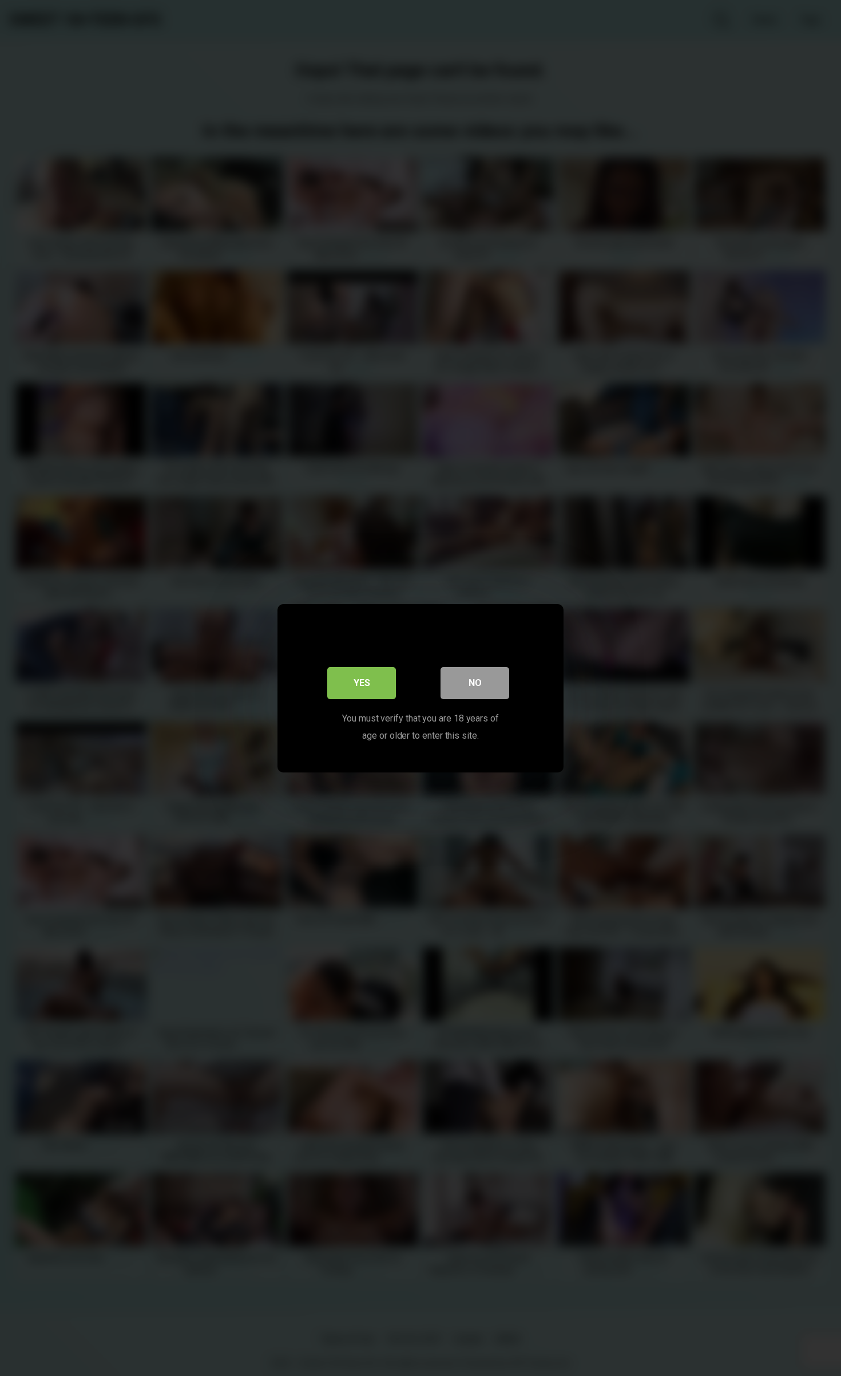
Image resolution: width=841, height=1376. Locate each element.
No (475, 682)
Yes (362, 682)
